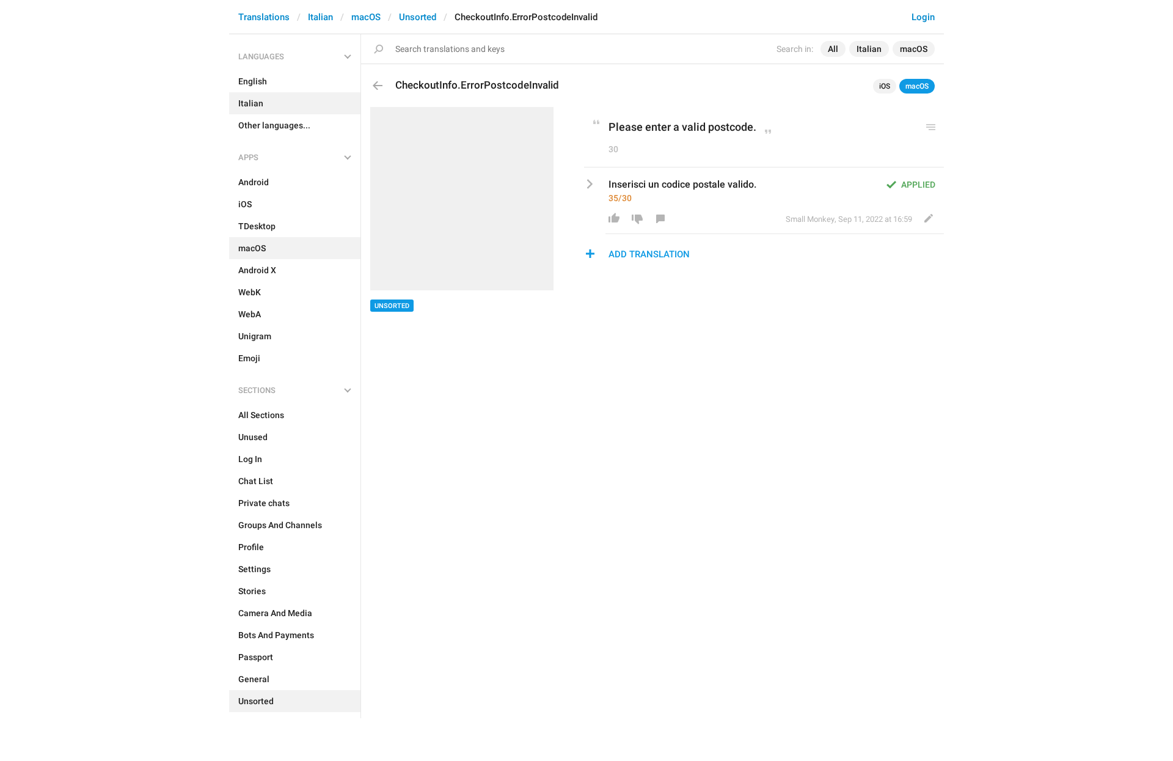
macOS (366, 17)
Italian (320, 17)
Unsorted (417, 17)
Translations (264, 17)
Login (923, 17)
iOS (884, 86)
